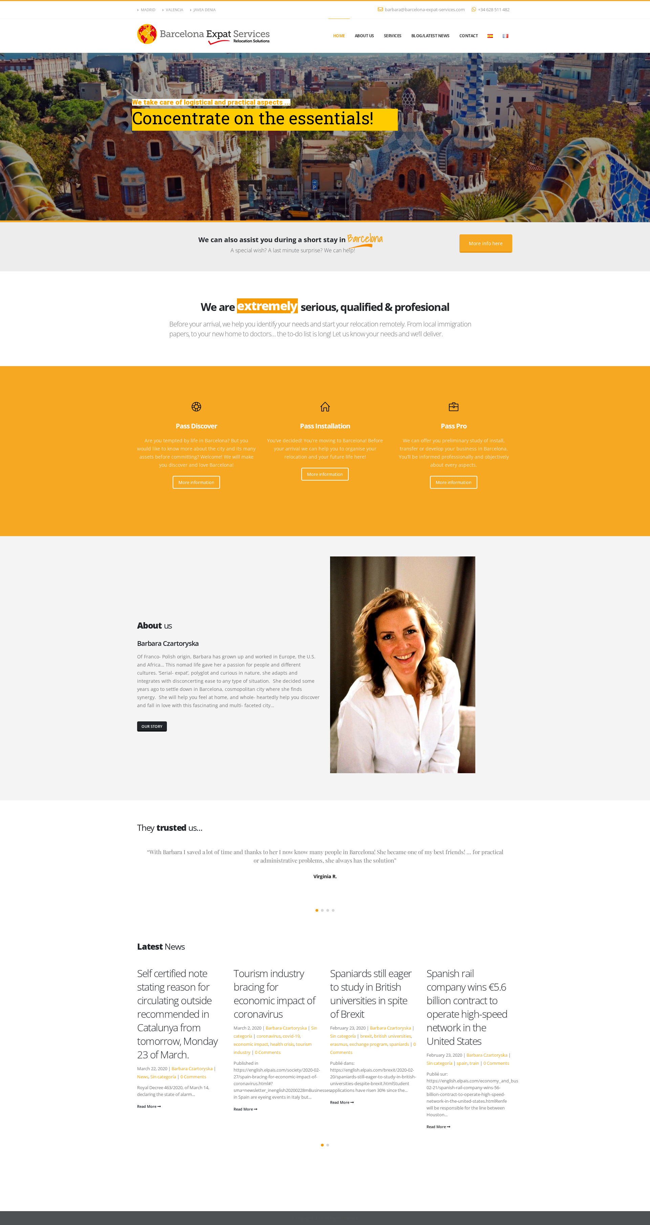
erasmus (242, 1044)
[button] (317, 910)
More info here (486, 243)
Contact (468, 36)
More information (196, 482)
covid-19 (194, 1036)
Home (339, 36)
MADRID (148, 9)
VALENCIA (174, 9)
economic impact (154, 1044)
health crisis (185, 1044)
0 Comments (171, 1052)
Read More (147, 1109)
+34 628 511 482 (494, 10)
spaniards (302, 1044)
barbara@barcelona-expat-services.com (425, 10)
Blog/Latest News (430, 36)
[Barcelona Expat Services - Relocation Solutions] (205, 36)
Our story (152, 726)
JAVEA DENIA (205, 9)
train (378, 1063)
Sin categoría (246, 1036)
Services (393, 36)
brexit (270, 1036)
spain (365, 1063)
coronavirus (172, 1036)
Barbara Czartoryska (189, 1028)
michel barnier (485, 1036)
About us (364, 36)
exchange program (272, 1044)
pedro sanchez (441, 1044)
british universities (296, 1036)
